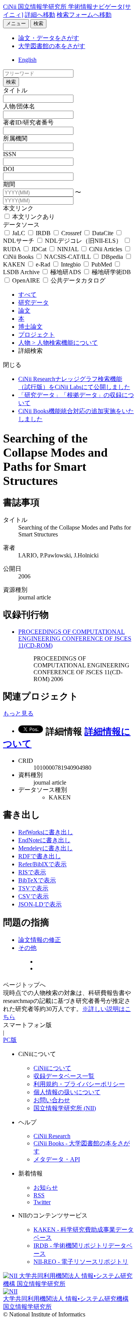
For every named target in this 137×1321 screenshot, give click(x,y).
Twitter (42, 1202)
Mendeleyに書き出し (45, 848)
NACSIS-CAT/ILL (67, 257)
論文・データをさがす (48, 38)
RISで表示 (32, 872)
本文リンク (18, 208)
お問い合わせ (51, 1100)
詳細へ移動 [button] (40, 14)
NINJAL (68, 249)
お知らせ (45, 1187)
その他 (27, 948)
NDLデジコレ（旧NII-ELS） (83, 240)
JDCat (39, 249)
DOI (8, 169)
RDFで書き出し (39, 856)
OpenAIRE (26, 280)
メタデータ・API (56, 1159)
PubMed (101, 264)
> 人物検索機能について (65, 342)
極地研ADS (66, 272)
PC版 (10, 1040)
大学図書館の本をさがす (51, 46)
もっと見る (18, 713)
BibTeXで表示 (37, 880)
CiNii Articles (106, 249)
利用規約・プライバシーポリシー (79, 1084)
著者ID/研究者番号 (28, 122)
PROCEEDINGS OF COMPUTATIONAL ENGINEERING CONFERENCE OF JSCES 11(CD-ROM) (74, 638)
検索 (38, 23)
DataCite (103, 233)
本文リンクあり (33, 216)
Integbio (70, 264)
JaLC (19, 233)
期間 (9, 184)
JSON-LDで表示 (40, 904)
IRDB (43, 233)
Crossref (71, 233)
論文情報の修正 (39, 940)
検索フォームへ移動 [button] (84, 14)
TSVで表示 (33, 888)
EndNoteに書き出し (44, 840)
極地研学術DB (110, 272)
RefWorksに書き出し (45, 832)
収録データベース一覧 (63, 1076)
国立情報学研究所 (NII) (64, 1108)
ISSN (9, 154)
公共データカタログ (77, 280)
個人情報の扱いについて (66, 1092)
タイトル (15, 90)
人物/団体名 (19, 106)
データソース (21, 224)
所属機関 (15, 138)
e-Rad (43, 264)
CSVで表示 (33, 896)
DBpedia (112, 257)
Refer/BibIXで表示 (42, 864)
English (27, 60)
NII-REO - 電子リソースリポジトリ (80, 1261)
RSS (39, 1195)
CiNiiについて (52, 1068)
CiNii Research (51, 1136)
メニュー (16, 23)
